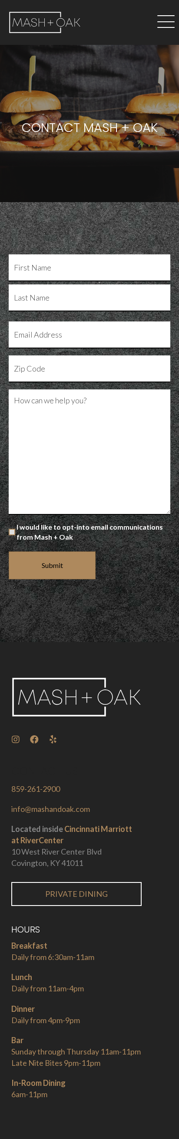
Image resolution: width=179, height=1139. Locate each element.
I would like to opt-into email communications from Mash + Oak (90, 532)
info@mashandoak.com (50, 809)
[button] (166, 22)
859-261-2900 (35, 789)
